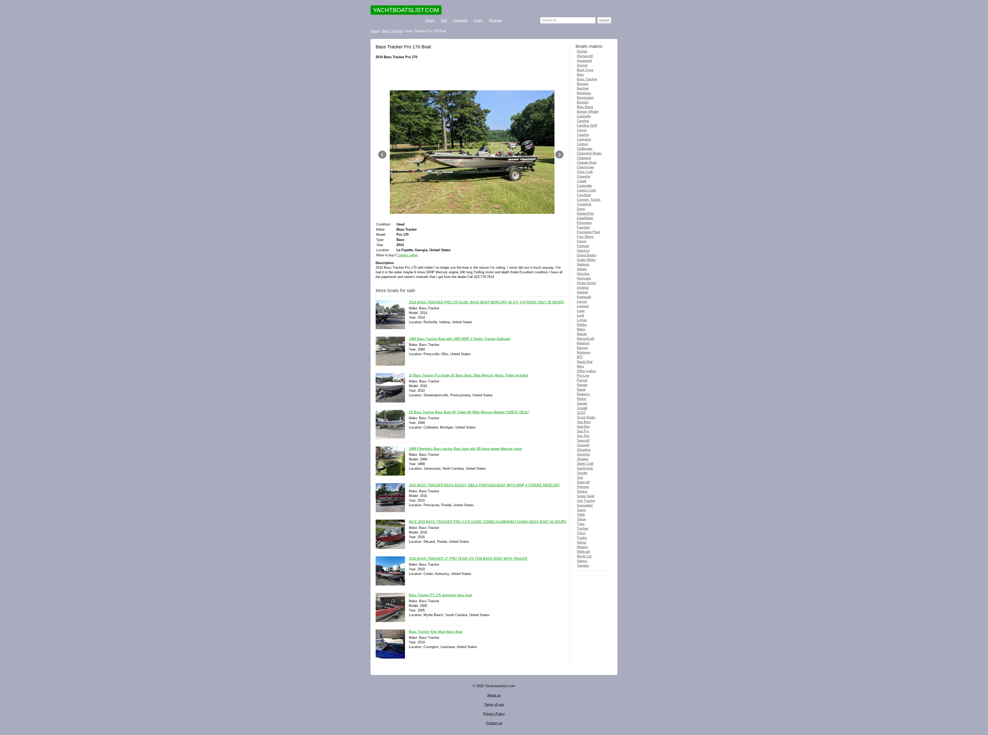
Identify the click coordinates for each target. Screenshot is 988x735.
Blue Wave (585, 107)
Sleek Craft (585, 464)
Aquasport (584, 61)
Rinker (581, 399)
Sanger (582, 403)
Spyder (582, 473)
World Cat (584, 556)
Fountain (583, 227)
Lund (580, 315)
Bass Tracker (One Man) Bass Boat (435, 632)
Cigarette (583, 176)
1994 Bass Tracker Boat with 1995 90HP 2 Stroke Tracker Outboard (459, 339)
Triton (581, 533)
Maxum (582, 348)
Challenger (585, 149)
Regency (583, 394)
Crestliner (584, 195)
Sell (444, 20)
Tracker (582, 528)
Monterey (584, 352)
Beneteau (584, 93)
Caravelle (584, 116)
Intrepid (582, 292)
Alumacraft (585, 56)
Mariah (582, 334)
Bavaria (582, 84)
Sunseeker (585, 505)
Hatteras (583, 264)
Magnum (583, 343)
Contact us (494, 723)
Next (559, 155)
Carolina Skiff (587, 125)
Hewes (582, 269)
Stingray (583, 487)
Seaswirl (583, 445)
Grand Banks (586, 255)
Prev (382, 155)
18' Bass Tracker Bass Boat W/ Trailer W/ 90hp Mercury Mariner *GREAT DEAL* (469, 412)
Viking (581, 542)
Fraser (581, 241)
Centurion (584, 139)
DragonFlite (585, 213)
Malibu (582, 325)
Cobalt (581, 181)
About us (494, 695)
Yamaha (583, 565)
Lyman (582, 320)
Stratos (582, 491)
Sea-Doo (583, 426)
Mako (581, 329)
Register (495, 20)
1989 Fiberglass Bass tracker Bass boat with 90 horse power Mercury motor (465, 449)
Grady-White (586, 260)
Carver (582, 130)
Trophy (582, 538)
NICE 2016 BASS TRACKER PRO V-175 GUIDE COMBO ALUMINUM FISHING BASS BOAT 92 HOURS (487, 522)
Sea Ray (583, 436)
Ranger (582, 385)
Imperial (583, 288)
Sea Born (584, 422)
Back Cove (585, 70)
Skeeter (582, 459)
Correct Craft (586, 190)
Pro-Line (583, 376)
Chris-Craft (585, 172)
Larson (582, 301)
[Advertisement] (471, 74)
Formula (583, 246)
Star (580, 477)
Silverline (583, 450)
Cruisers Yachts (589, 200)
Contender (584, 186)
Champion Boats (589, 153)
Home (430, 20)
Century (582, 144)
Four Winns (585, 237)
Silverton (583, 454)
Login (478, 20)
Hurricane (584, 278)
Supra (581, 510)
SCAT (581, 413)
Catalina (583, 135)
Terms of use (494, 704)
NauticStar (585, 362)
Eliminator (584, 223)
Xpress (582, 561)
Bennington (585, 98)
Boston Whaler (588, 111)
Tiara (580, 524)
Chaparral (584, 158)
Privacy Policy (494, 714)
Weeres (582, 547)
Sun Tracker (586, 501)
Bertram (583, 102)
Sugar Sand (585, 496)
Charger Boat (586, 162)
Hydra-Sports (586, 283)
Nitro (580, 366)
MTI (580, 357)
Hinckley (583, 274)
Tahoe (581, 519)
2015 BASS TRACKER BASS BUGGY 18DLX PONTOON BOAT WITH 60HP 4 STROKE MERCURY (484, 485)
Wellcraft (583, 552)
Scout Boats (586, 417)
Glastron (583, 250)
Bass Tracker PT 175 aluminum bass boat (440, 595)
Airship (582, 51)
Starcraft (583, 482)
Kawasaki (584, 297)
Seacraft (583, 440)
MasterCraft (585, 338)
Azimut (582, 65)
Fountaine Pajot (588, 232)
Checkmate (585, 167)
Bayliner (583, 88)
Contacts (460, 20)
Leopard (583, 306)
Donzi (581, 209)
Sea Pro (583, 431)
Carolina (583, 121)
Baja (580, 74)
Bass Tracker (587, 79)
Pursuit (582, 380)
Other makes (586, 371)
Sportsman (585, 468)
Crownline (584, 204)
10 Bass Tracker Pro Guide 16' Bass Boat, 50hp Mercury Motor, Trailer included (468, 375)
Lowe (581, 311)
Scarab (582, 408)
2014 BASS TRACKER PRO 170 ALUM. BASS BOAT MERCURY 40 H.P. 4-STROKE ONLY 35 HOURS (486, 302)
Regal (581, 389)
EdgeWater (585, 218)
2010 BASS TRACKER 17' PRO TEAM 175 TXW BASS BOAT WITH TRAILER (468, 559)
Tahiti (581, 515)
